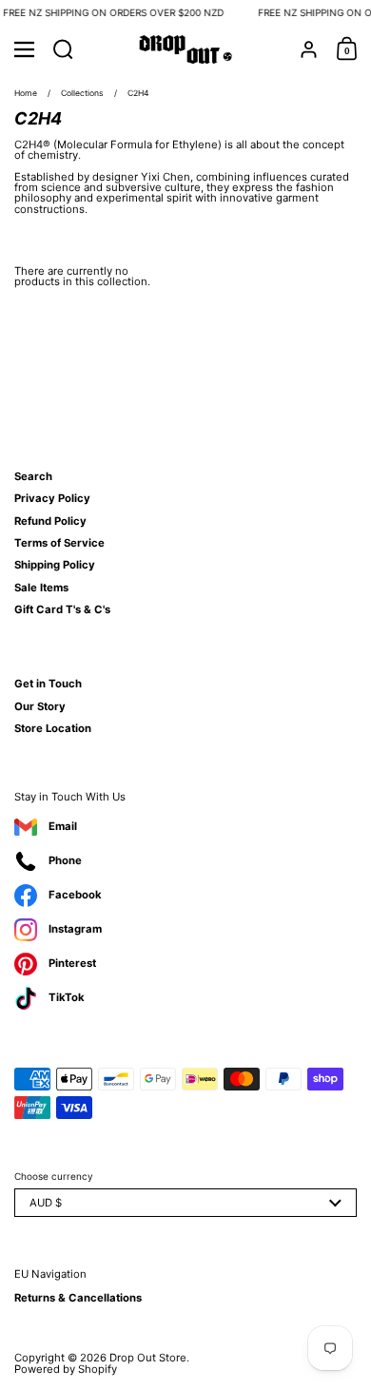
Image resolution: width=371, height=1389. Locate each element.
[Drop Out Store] (186, 49)
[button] (63, 49)
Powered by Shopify (65, 1369)
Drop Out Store (147, 1357)
